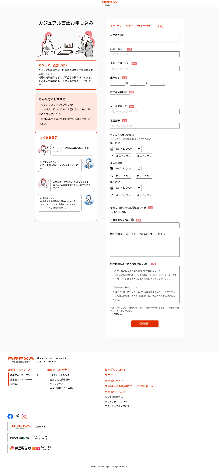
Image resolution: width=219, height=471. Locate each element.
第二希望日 (116, 162)
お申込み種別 (117, 34)
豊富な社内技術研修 (60, 379)
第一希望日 (116, 143)
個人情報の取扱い (114, 397)
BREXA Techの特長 (59, 375)
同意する (118, 314)
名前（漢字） (120, 49)
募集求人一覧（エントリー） (24, 375)
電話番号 (118, 120)
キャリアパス (56, 383)
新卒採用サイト (114, 380)
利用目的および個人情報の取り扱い (132, 263)
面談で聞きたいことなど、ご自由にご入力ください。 (138, 234)
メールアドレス (121, 106)
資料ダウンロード (115, 369)
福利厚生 (14, 383)
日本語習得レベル (125, 220)
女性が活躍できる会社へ (62, 388)
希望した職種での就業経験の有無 (131, 207)
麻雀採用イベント (115, 391)
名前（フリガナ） (123, 63)
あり (116, 211)
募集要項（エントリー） (22, 379)
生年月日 (118, 77)
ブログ (109, 375)
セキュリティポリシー (116, 401)
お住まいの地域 (121, 92)
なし (124, 211)
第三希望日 (116, 182)
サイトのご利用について (117, 405)
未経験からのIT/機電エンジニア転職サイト (130, 386)
